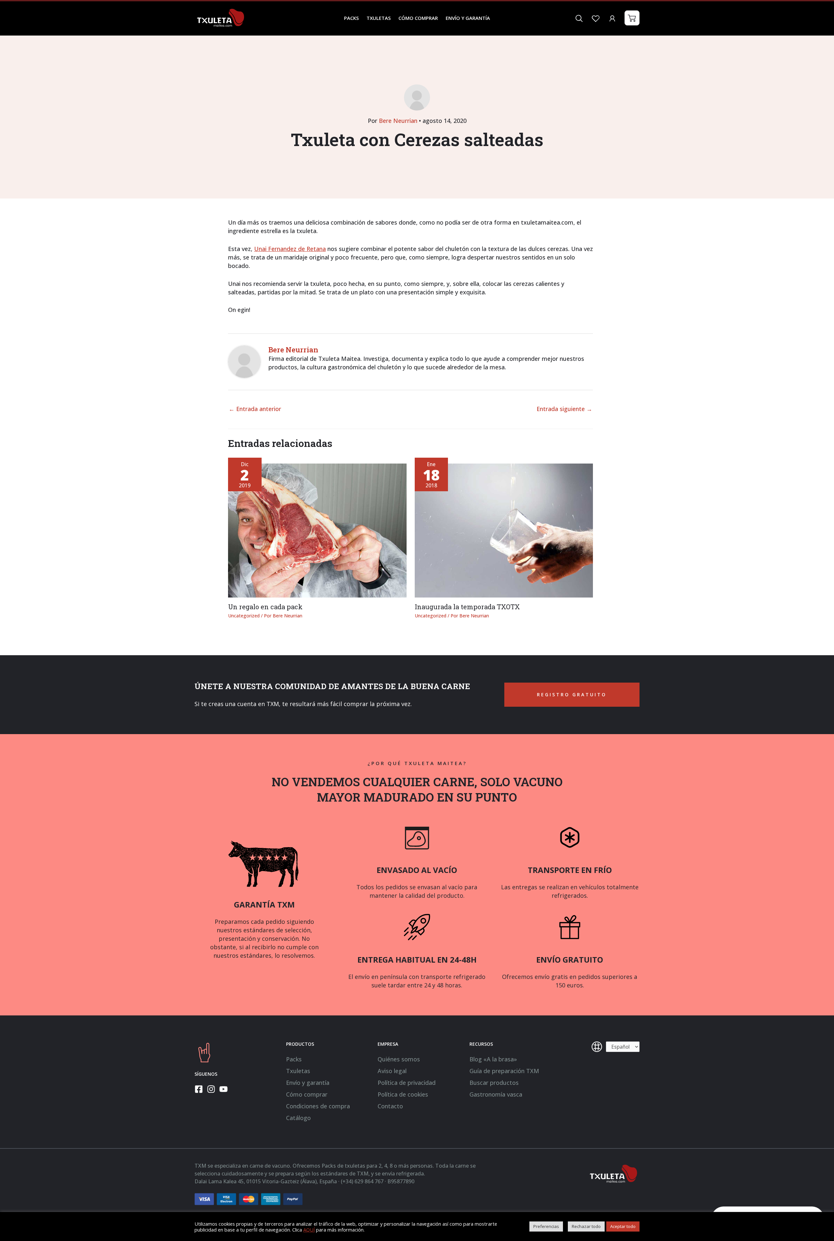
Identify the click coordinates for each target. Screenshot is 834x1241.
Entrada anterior (255, 409)
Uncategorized (244, 616)
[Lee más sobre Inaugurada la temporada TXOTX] (504, 530)
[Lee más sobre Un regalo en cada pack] (317, 530)
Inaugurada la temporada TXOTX (467, 606)
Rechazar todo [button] (586, 1226)
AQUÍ (309, 1230)
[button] (632, 17)
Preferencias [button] (546, 1226)
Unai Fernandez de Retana (290, 249)
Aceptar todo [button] (623, 1226)
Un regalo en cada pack (265, 606)
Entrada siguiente (564, 409)
